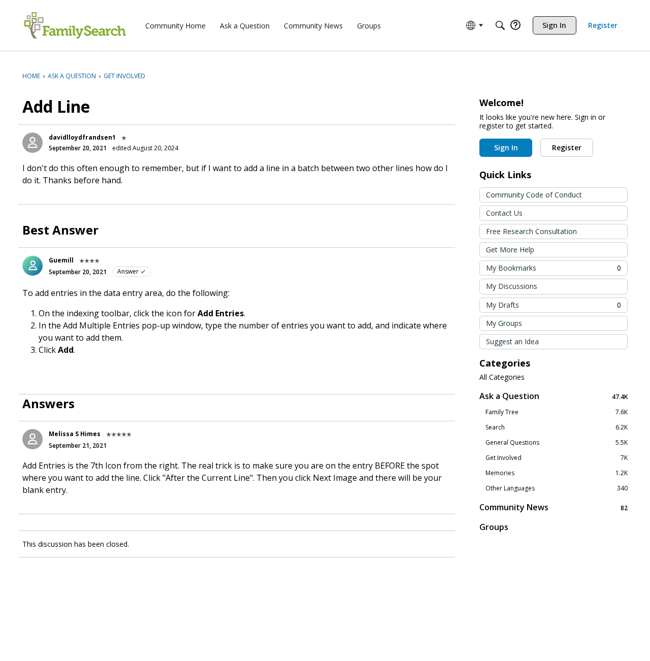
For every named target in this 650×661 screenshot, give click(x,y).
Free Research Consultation (531, 231)
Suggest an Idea (512, 341)
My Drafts (553, 305)
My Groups (504, 323)
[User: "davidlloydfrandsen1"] (32, 143)
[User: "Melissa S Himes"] (32, 439)
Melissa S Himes (75, 433)
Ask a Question (553, 396)
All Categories (502, 377)
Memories (556, 473)
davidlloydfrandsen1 (82, 137)
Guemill (61, 260)
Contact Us (504, 213)
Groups (493, 527)
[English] (75, 25)
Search (556, 427)
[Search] (500, 25)
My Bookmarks (553, 268)
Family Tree (556, 412)
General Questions (556, 442)
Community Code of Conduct (534, 195)
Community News (553, 507)
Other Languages (556, 488)
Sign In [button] (506, 147)
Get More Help (510, 249)
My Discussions (511, 286)
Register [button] (566, 147)
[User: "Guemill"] (32, 265)
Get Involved (556, 457)
